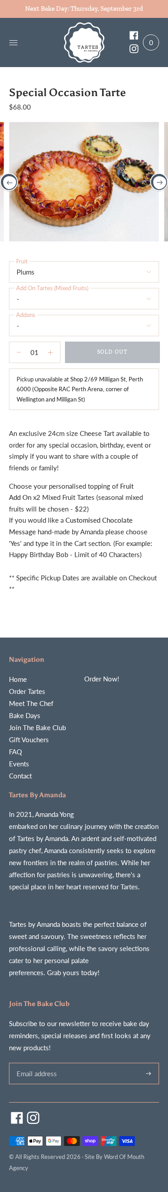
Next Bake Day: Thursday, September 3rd (84, 8)
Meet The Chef (31, 703)
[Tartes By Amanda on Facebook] (133, 37)
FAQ (15, 752)
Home (18, 679)
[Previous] (9, 182)
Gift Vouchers (29, 739)
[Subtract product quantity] (53, 352)
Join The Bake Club (37, 727)
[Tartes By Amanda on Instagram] (133, 50)
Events (19, 764)
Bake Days (24, 715)
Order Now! (101, 679)
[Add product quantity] (16, 352)
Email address (35, 1062)
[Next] (159, 182)
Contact (20, 776)
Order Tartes (27, 691)
